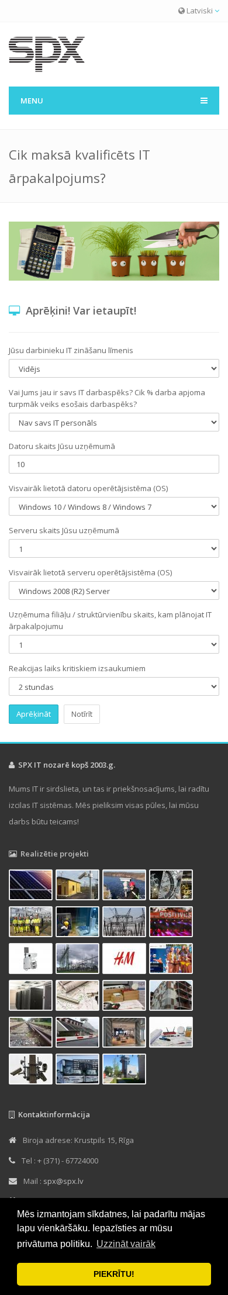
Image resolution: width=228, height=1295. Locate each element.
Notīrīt (81, 714)
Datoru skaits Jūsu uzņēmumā (62, 446)
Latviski (200, 10)
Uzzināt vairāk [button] (126, 1244)
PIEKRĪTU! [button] (114, 1274)
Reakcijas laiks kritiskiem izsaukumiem (77, 668)
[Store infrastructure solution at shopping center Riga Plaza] (125, 1034)
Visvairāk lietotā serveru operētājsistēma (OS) (90, 572)
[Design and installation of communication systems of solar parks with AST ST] (32, 887)
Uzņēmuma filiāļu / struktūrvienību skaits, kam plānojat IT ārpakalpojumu (110, 620)
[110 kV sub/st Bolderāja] (32, 923)
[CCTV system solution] (32, 1071)
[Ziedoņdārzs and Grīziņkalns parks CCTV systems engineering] (79, 997)
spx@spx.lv (63, 1181)
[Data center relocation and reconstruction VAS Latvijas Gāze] (32, 997)
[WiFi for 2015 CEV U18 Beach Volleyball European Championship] (172, 960)
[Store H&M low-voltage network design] (125, 960)
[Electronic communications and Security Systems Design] (125, 923)
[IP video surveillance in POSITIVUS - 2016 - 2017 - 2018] (172, 923)
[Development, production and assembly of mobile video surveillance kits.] (32, 960)
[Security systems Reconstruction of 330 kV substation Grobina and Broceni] (79, 960)
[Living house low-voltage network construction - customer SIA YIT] (172, 997)
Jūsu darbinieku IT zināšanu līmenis (71, 350)
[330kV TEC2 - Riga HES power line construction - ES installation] (172, 887)
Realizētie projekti (54, 853)
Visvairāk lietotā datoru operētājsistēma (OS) (88, 488)
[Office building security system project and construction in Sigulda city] (125, 1071)
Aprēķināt (33, 714)
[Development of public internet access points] (172, 1034)
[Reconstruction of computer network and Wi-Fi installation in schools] (125, 997)
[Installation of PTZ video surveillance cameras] (125, 887)
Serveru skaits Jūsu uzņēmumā (64, 530)
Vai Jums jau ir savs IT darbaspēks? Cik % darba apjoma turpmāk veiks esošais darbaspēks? (107, 398)
